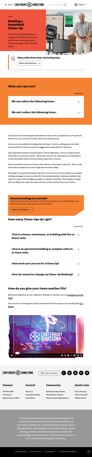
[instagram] (69, 373)
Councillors (30, 398)
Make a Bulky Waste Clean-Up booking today (38, 58)
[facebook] (63, 373)
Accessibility (50, 451)
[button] (46, 101)
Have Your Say (81, 391)
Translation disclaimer (68, 451)
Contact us (7, 395)
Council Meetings (33, 395)
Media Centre (80, 398)
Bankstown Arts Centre (55, 391)
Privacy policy (21, 451)
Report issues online (11, 398)
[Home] (29, 4)
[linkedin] (81, 373)
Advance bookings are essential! (28, 198)
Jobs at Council (81, 395)
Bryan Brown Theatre (54, 395)
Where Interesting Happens (57, 398)
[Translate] (76, 4)
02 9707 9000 (8, 391)
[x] (75, 373)
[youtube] (87, 373)
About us (29, 391)
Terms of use (35, 451)
